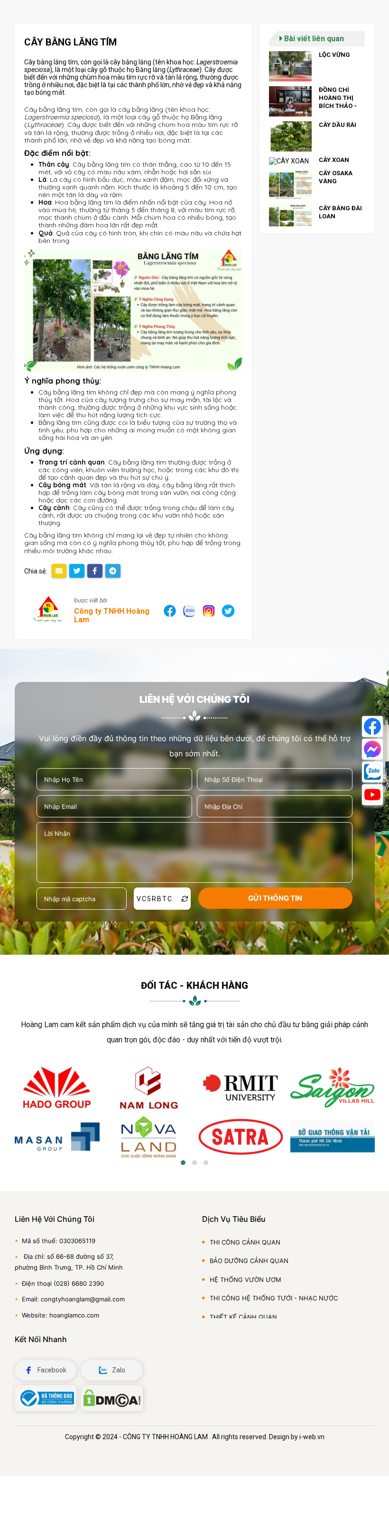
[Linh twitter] (228, 610)
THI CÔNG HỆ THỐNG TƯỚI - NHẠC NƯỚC (274, 1298)
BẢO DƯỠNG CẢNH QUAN (249, 1260)
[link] (317, 66)
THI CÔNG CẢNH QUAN (245, 1242)
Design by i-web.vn (296, 1437)
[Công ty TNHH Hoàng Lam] (48, 610)
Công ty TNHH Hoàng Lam (111, 615)
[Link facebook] (170, 610)
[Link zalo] (189, 610)
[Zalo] (372, 771)
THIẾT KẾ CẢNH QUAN (243, 1317)
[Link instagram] (208, 610)
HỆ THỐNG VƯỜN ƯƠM (245, 1279)
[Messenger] (372, 749)
